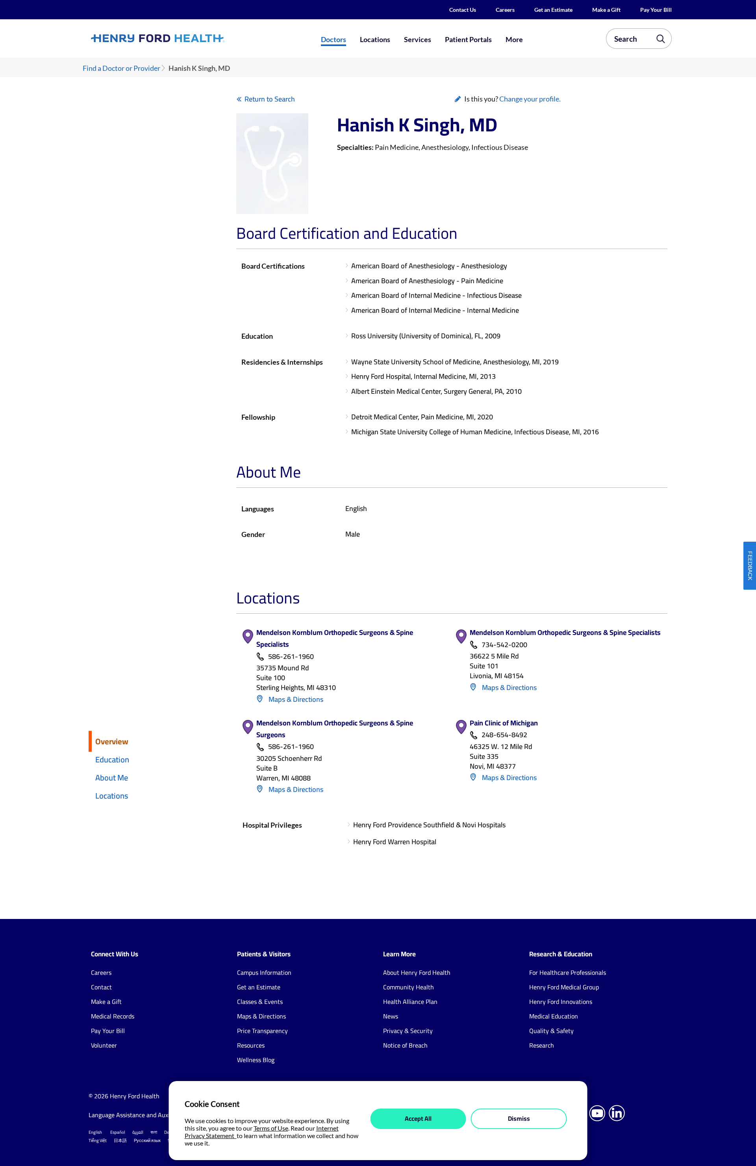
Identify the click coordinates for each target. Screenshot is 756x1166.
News (390, 1016)
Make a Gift (606, 9)
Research (541, 1045)
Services (417, 39)
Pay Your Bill (656, 9)
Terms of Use (271, 1128)
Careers (505, 9)
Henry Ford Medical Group (564, 987)
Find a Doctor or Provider (121, 68)
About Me (111, 777)
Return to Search (270, 98)
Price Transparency (262, 1031)
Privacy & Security (408, 1031)
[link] (186, 38)
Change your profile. (530, 98)
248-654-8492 (504, 735)
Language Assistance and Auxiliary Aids (142, 1115)
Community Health (408, 987)
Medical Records (112, 1016)
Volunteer (104, 1045)
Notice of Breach (405, 1045)
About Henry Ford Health (416, 972)
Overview (111, 741)
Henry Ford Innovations (560, 1001)
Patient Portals (468, 39)
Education (112, 759)
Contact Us (462, 9)
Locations (375, 39)
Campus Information (264, 972)
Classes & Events (260, 1001)
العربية (137, 1132)
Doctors (333, 39)
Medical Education (553, 1016)
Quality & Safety (551, 1031)
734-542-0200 (504, 645)
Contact (101, 987)
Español (117, 1132)
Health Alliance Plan (410, 1001)
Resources (251, 1045)
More (514, 39)
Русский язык (147, 1140)
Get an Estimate (553, 9)
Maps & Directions (295, 699)
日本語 (120, 1140)
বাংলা (153, 1132)
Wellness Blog (255, 1060)
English (95, 1132)
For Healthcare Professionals (567, 972)
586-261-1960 (291, 656)
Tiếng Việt (98, 1140)
